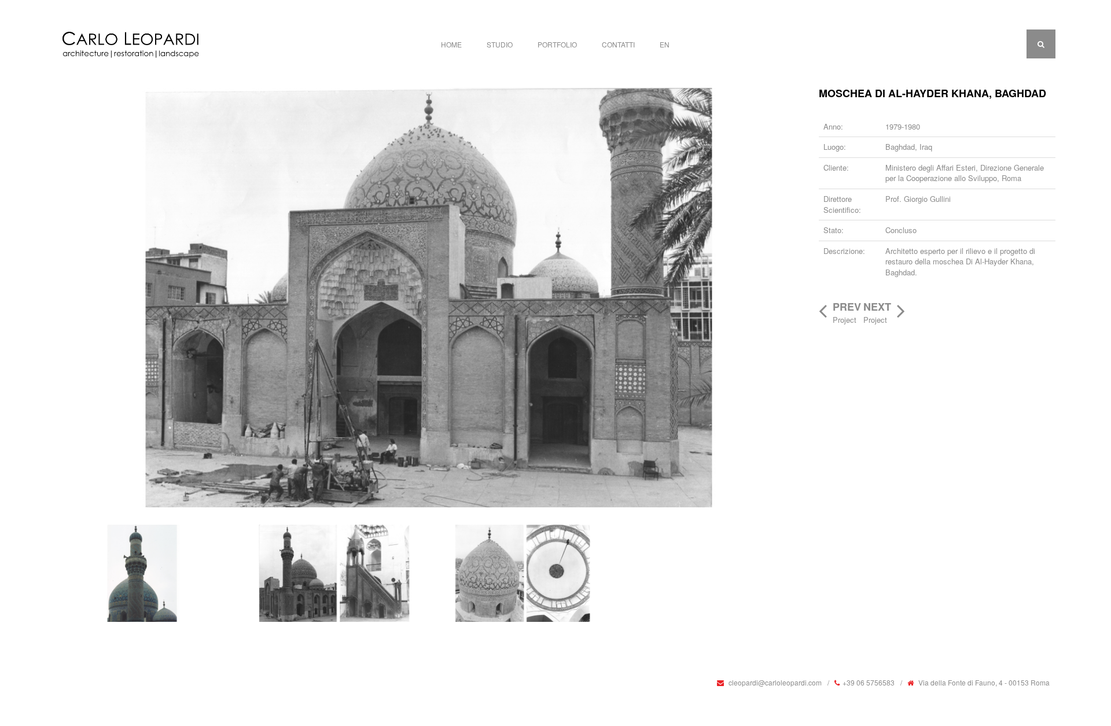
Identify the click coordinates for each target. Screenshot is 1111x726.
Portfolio (557, 44)
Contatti (618, 44)
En (664, 44)
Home (451, 44)
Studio (500, 44)
